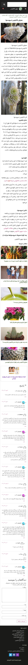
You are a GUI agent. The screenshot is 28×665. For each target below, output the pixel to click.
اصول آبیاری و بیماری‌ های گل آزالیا (18, 322)
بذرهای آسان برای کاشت (18, 635)
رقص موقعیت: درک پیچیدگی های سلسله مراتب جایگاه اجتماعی (15, 281)
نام (25, 604)
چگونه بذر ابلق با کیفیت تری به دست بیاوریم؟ (15, 261)
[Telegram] (10, 654)
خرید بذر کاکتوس (20, 632)
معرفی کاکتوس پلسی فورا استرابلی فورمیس (16, 362)
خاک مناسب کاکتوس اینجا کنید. (15, 181)
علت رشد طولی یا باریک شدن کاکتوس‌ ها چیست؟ (15, 342)
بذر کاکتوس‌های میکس (19, 637)
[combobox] (17, 4)
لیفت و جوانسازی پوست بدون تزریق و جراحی (14, 378)
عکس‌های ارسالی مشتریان (18, 630)
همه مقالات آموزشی (19, 15)
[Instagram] (17, 654)
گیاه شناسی (11, 15)
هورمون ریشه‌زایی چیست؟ (20, 302)
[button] (25, 9)
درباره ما (22, 649)
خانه (26, 15)
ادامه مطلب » (25, 262)
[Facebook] (14, 654)
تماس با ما (21, 647)
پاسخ (25, 396)
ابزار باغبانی (21, 639)
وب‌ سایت (24, 615)
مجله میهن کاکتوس (19, 640)
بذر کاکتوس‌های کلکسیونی (18, 634)
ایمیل (24, 610)
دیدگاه (24, 587)
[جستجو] (4, 4)
